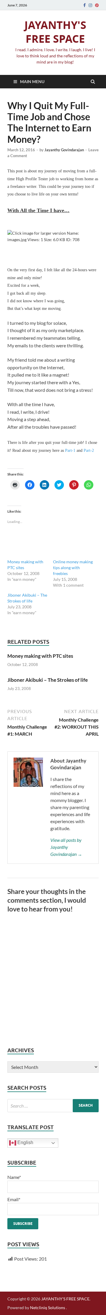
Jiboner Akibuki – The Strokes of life (47, 680)
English (24, 1142)
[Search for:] (53, 1105)
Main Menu (32, 81)
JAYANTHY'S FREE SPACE (55, 32)
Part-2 (89, 450)
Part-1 (70, 450)
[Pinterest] (97, 5)
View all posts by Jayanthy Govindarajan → (66, 847)
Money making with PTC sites (40, 656)
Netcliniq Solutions (47, 1307)
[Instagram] (90, 5)
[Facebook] (84, 5)
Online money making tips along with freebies (73, 567)
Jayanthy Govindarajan (64, 149)
